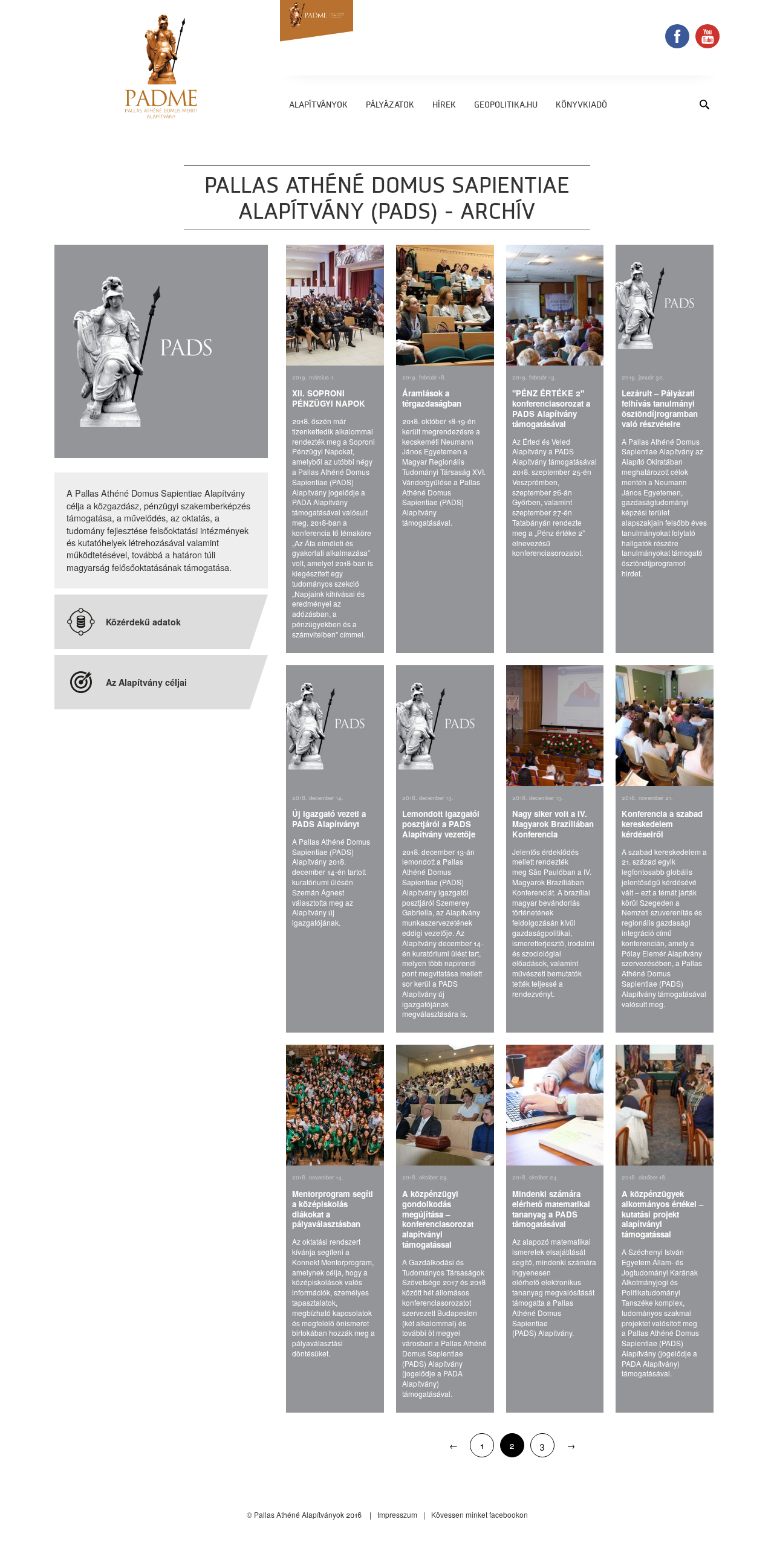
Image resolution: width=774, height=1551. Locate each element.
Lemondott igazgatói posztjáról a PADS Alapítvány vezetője (441, 824)
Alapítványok (318, 105)
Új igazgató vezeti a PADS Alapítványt (329, 819)
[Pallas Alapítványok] (161, 66)
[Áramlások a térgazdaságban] (445, 305)
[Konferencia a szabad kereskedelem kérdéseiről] (665, 725)
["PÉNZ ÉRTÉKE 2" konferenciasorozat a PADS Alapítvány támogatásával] (555, 305)
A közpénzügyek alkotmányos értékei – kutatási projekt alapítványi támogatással (662, 1214)
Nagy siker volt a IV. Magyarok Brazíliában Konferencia (553, 824)
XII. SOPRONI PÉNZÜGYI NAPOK (328, 398)
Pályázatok (390, 105)
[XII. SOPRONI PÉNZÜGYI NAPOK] (335, 305)
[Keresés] (704, 104)
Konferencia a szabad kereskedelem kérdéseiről (662, 824)
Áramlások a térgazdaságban (431, 398)
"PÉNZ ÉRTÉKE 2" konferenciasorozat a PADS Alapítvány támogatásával (551, 408)
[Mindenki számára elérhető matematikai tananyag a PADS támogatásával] (555, 1105)
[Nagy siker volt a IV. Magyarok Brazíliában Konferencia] (555, 725)
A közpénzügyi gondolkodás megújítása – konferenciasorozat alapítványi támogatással (437, 1219)
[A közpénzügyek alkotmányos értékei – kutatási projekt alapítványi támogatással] (665, 1105)
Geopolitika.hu (506, 105)
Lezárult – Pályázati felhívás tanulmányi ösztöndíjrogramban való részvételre (660, 408)
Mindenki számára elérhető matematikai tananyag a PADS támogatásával (551, 1209)
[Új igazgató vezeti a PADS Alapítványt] (335, 725)
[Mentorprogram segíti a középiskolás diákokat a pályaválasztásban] (335, 1105)
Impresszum (397, 1514)
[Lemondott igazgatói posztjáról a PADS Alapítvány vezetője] (445, 725)
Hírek (444, 105)
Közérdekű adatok (143, 622)
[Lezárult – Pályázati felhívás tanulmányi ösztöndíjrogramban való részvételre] (665, 305)
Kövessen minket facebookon (479, 1514)
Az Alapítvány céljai (146, 682)
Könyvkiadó (581, 105)
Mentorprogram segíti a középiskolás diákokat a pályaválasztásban (332, 1209)
